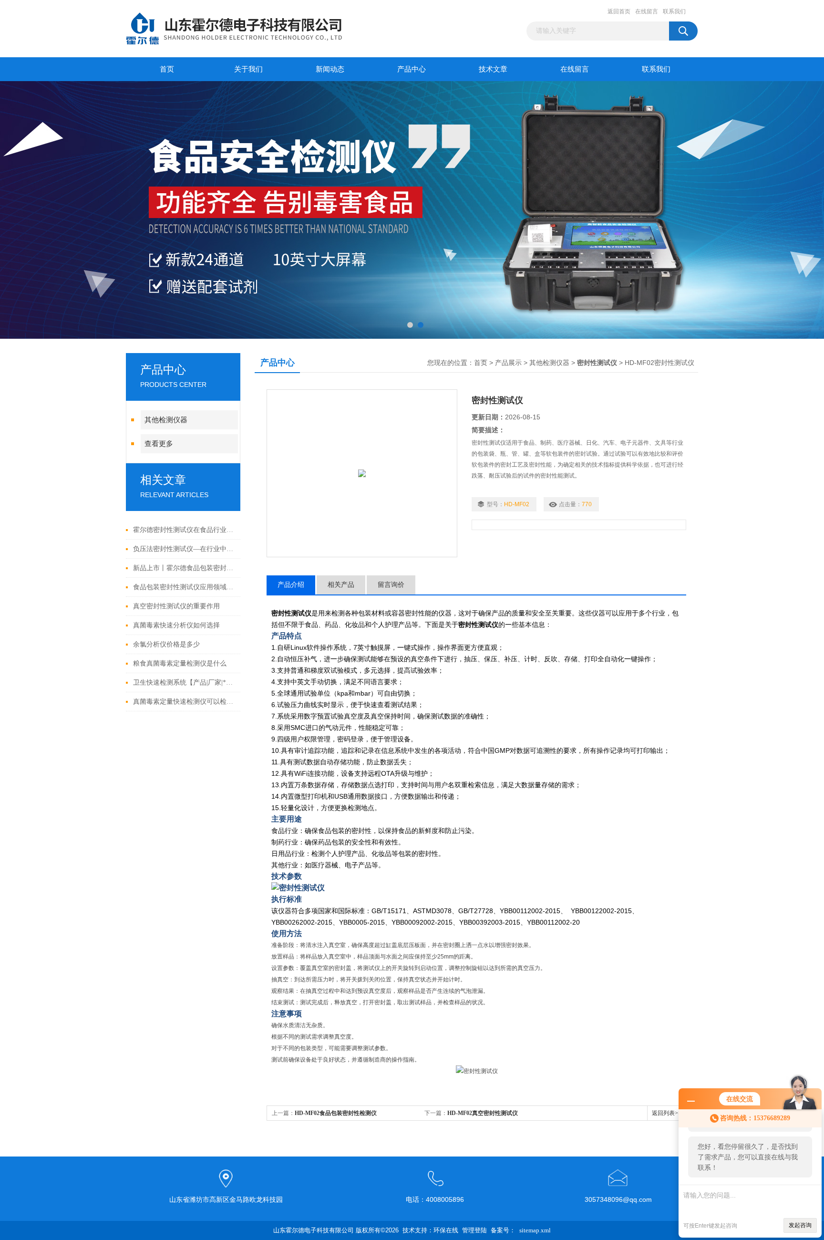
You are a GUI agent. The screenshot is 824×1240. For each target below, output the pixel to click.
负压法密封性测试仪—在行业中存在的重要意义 (184, 548)
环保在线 (445, 1230)
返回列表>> (666, 1113)
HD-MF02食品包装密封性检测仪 (336, 1113)
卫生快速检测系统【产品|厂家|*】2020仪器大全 (184, 682)
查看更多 (158, 444)
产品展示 (508, 362)
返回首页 (619, 11)
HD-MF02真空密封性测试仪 (482, 1113)
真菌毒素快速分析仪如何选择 (176, 625)
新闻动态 (330, 69)
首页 (167, 69)
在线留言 (646, 11)
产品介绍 (291, 584)
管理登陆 (474, 1230)
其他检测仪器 (165, 420)
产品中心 (411, 69)
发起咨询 (800, 1225)
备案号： (503, 1230)
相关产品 (341, 584)
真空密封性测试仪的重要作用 (176, 606)
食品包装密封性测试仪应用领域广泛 (184, 587)
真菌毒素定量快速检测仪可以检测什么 (184, 701)
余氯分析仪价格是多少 (166, 644)
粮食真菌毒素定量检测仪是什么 (180, 663)
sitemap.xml (535, 1230)
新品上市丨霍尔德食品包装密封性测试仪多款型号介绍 (184, 568)
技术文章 (493, 69)
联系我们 (674, 11)
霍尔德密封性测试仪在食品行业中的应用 (184, 529)
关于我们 (248, 69)
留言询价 (391, 584)
